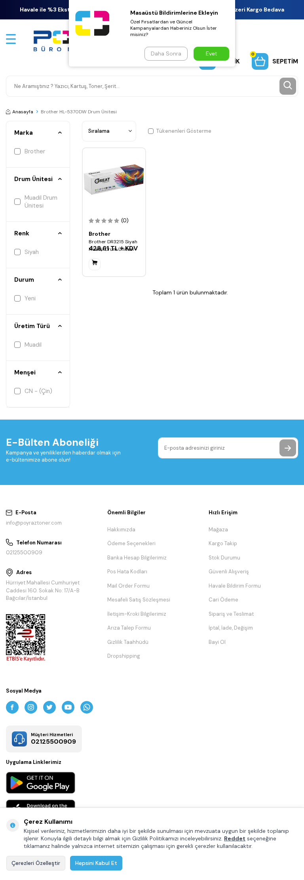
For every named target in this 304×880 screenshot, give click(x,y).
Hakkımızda (121, 529)
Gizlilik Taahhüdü (127, 642)
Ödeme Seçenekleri (131, 543)
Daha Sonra (166, 53)
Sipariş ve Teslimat (231, 614)
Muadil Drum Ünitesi (41, 202)
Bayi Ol (217, 642)
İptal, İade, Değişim (231, 627)
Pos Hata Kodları (127, 571)
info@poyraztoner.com (34, 522)
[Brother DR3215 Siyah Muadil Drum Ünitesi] (114, 179)
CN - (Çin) (38, 391)
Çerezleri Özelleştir (35, 863)
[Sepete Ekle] (95, 264)
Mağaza (218, 529)
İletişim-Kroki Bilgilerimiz (136, 614)
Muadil (33, 345)
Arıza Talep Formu (129, 627)
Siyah (32, 252)
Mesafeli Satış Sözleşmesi (138, 599)
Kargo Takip (223, 543)
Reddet (234, 838)
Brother (35, 151)
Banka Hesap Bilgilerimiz (137, 557)
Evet (211, 53)
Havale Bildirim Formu (235, 585)
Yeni (30, 298)
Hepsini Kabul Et (96, 863)
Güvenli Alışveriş (229, 571)
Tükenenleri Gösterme (183, 131)
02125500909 (24, 552)
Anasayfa (22, 112)
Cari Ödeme (223, 599)
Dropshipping (123, 656)
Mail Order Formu (128, 585)
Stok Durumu (224, 557)
